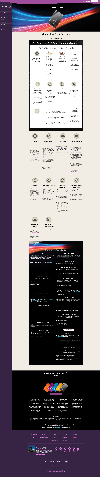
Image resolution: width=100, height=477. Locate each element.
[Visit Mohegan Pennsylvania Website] (52, 461)
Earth (59, 147)
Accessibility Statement (61, 471)
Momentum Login (55, 440)
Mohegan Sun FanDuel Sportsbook (34, 147)
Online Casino (65, 440)
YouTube (75, 437)
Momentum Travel (35, 232)
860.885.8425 (36, 300)
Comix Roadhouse (76, 150)
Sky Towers (60, 148)
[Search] (99, 1)
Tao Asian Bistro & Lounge (62, 206)
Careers (43, 434)
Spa (47, 198)
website (50, 299)
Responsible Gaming (33, 434)
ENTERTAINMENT (4, 12)
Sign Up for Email (77, 440)
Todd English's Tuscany (63, 191)
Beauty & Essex (62, 207)
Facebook (75, 434)
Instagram (75, 439)
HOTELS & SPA (3, 10)
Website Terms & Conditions (51, 471)
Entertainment (65, 434)
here (51, 262)
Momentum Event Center (49, 144)
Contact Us (34, 435)
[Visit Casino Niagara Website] (66, 461)
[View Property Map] (31, 448)
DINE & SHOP (3, 17)
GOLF (2, 27)
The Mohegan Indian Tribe (43, 437)
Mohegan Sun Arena (74, 145)
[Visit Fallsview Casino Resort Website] (59, 461)
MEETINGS (3, 24)
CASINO (2, 19)
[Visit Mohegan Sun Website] (45, 461)
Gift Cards (65, 437)
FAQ (33, 437)
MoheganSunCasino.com (36, 148)
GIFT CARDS (3, 29)
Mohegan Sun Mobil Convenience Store (48, 193)
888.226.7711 (77, 291)
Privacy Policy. (63, 475)
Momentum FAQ (59, 427)
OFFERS (2, 14)
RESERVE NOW (68, 329)
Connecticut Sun (55, 435)
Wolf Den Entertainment (76, 171)
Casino (55, 437)
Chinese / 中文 (55, 465)
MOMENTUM (3, 22)
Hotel (55, 434)
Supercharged (60, 336)
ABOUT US (3, 31)
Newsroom (44, 435)
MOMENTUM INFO (55, 394)
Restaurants (65, 435)
